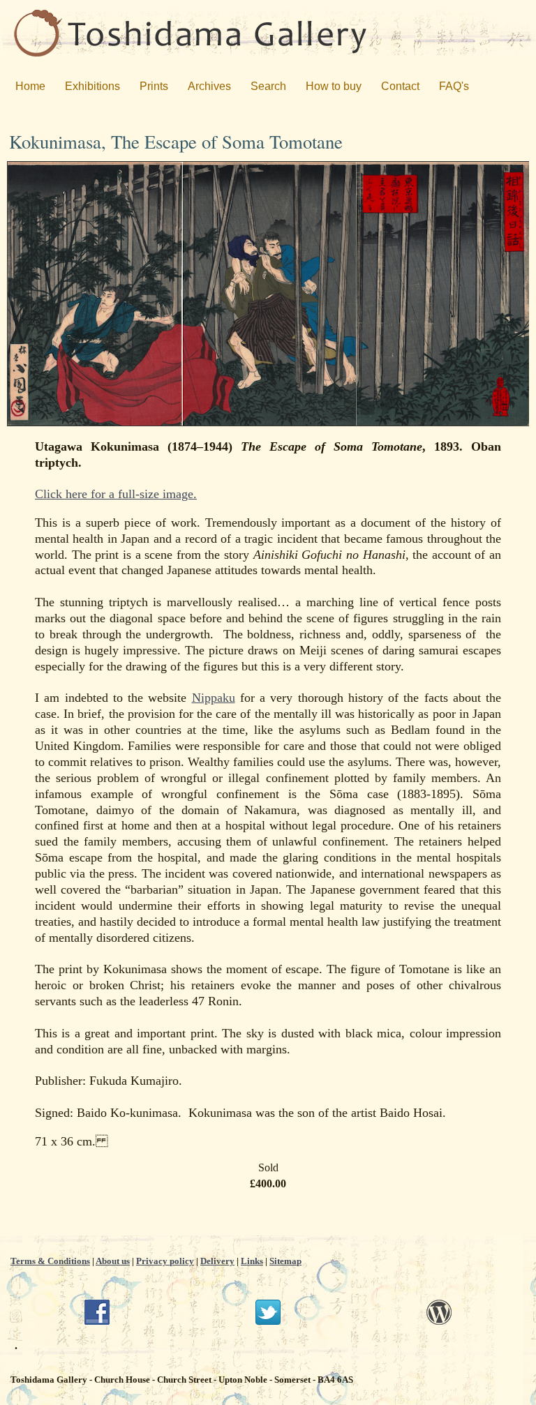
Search (268, 86)
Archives (209, 86)
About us (113, 1261)
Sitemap (285, 1261)
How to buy (334, 86)
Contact (400, 86)
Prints (154, 86)
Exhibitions (92, 86)
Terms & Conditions (50, 1261)
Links (252, 1261)
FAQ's (454, 86)
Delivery (217, 1261)
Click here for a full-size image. (116, 494)
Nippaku (213, 698)
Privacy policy (165, 1261)
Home (30, 86)
